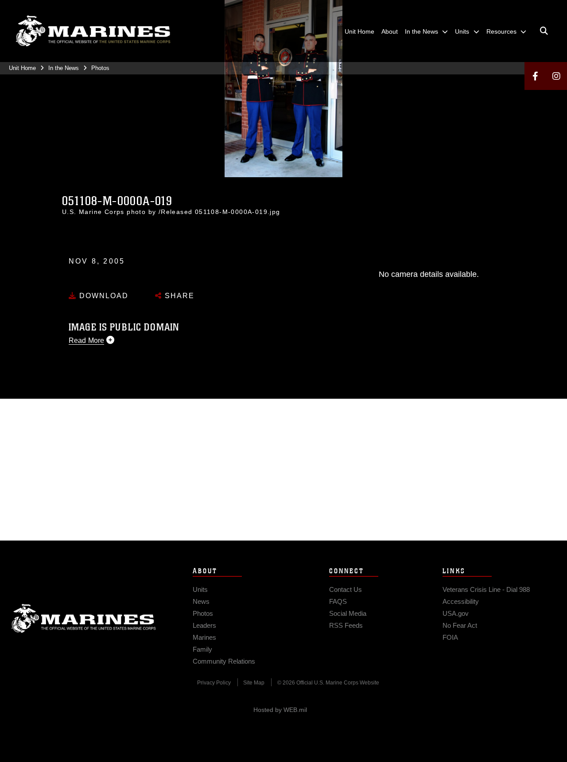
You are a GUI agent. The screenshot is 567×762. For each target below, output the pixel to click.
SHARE (178, 295)
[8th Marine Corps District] (93, 31)
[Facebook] (535, 76)
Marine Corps (83, 618)
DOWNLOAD (102, 295)
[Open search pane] (543, 31)
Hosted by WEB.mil (280, 709)
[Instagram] (556, 76)
